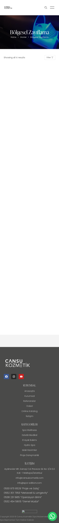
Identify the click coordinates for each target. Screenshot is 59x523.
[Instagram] (13, 376)
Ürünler (23, 37)
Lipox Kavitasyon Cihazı (18, 250)
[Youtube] (21, 376)
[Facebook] (6, 376)
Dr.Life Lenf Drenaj (15, 184)
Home (13, 37)
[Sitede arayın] (46, 7)
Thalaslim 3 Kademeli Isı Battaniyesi (26, 315)
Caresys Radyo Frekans (18, 119)
